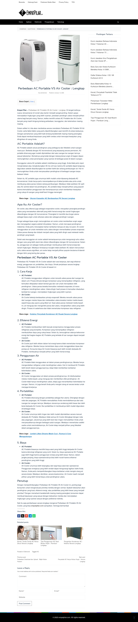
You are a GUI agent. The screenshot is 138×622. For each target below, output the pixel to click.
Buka (32, 101)
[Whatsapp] (34, 515)
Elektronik (27, 552)
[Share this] (18, 515)
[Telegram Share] (30, 515)
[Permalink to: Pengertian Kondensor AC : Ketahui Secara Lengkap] (74, 533)
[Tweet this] (22, 515)
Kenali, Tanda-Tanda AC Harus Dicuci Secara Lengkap (27, 542)
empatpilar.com (37, 505)
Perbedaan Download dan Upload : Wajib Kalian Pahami (32, 559)
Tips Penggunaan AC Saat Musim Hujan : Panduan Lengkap (50, 543)
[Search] (118, 22)
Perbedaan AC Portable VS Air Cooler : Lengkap (47, 110)
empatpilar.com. (65, 617)
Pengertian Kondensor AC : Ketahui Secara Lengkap (73, 542)
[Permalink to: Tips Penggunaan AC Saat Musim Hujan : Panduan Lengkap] (51, 533)
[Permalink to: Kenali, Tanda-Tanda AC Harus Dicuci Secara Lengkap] (27, 533)
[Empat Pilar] (30, 12)
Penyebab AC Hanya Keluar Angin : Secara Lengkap (71, 559)
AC (38, 552)
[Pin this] (26, 515)
